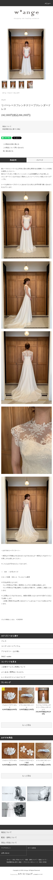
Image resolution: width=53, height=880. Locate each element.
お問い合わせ (5, 853)
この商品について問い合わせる (13, 147)
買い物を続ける (8, 151)
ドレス (10, 93)
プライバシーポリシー (29, 862)
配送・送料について (31, 859)
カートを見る (32, 848)
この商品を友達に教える (11, 144)
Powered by (14, 874)
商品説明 (13, 160)
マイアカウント (6, 848)
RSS (40, 862)
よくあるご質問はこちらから (12, 672)
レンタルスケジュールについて (13, 677)
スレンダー (17, 93)
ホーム (4, 93)
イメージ (39, 160)
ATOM (44, 862)
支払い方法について (18, 859)
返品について (6, 126)
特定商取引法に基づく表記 (11, 129)
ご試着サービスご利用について (13, 667)
